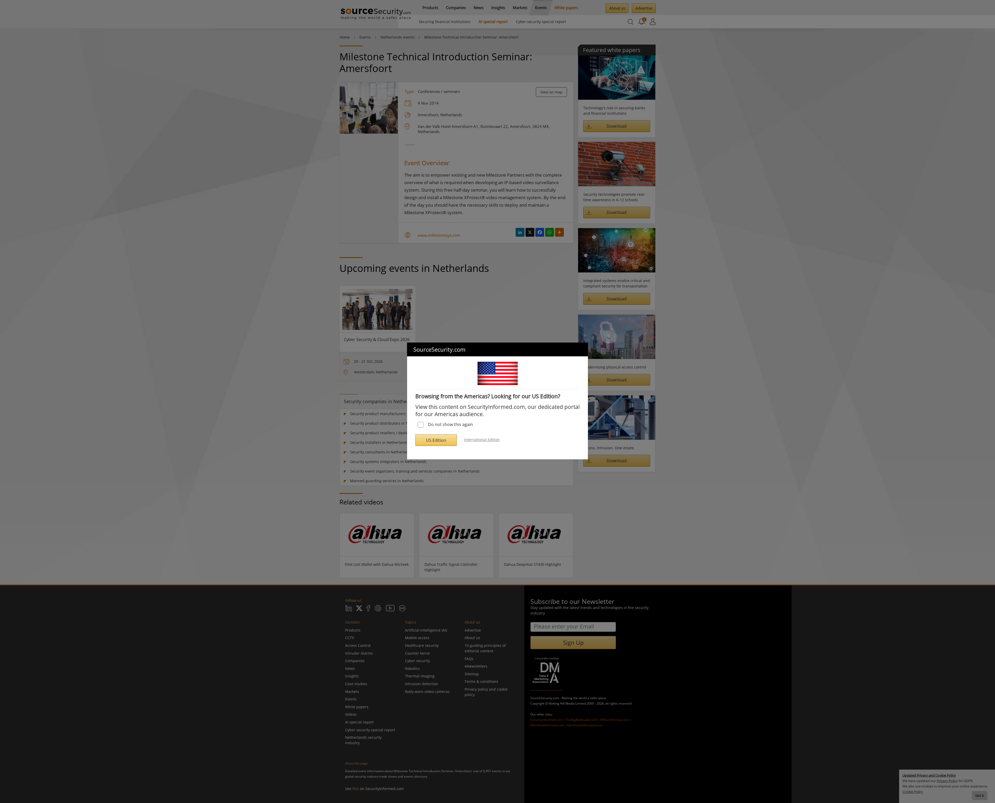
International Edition (482, 439)
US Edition (436, 440)
